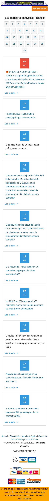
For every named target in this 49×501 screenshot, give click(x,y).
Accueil (5, 436)
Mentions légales (29, 436)
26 (24, 50)
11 (27, 31)
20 (7, 44)
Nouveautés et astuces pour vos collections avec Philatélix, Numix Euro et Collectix (24, 378)
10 (20, 31)
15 (14, 37)
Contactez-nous (31, 439)
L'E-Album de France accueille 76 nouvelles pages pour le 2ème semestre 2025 (22, 270)
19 (42, 37)
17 (28, 37)
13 (41, 31)
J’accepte (27, 499)
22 (21, 44)
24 (35, 44)
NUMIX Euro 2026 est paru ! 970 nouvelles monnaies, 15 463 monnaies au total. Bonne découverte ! (24, 305)
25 (42, 44)
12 (34, 31)
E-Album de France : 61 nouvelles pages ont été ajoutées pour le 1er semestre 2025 (22, 412)
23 (28, 44)
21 (14, 44)
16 (21, 37)
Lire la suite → (11, 93)
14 (7, 37)
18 (35, 37)
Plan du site (15, 436)
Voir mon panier (39, 9)
